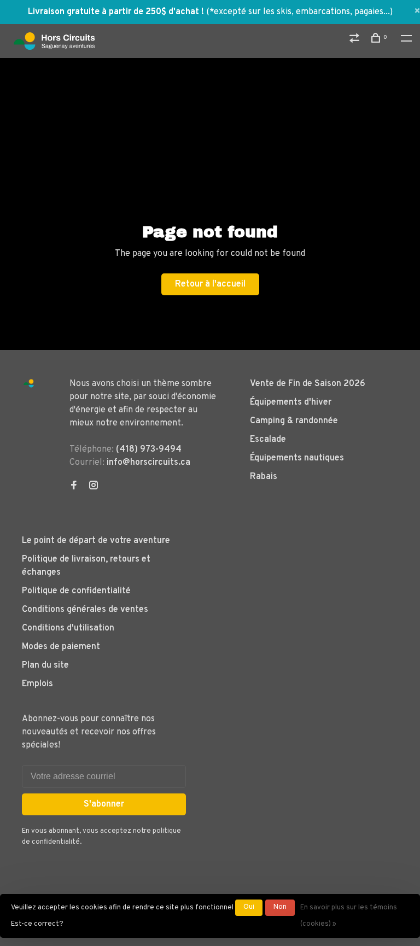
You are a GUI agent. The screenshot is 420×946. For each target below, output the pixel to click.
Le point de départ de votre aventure (96, 540)
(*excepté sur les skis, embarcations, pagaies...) (299, 12)
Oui (248, 907)
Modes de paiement (61, 646)
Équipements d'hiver (290, 402)
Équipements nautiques (297, 458)
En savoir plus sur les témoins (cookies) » (348, 916)
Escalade (268, 439)
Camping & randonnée (294, 421)
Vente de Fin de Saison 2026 (307, 383)
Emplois (37, 684)
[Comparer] (355, 40)
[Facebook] (73, 486)
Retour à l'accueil (210, 284)
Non (280, 907)
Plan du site (45, 665)
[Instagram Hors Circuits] (93, 486)
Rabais (263, 476)
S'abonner (104, 804)
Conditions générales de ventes (85, 609)
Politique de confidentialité (76, 591)
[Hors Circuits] (29, 383)
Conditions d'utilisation (68, 628)
